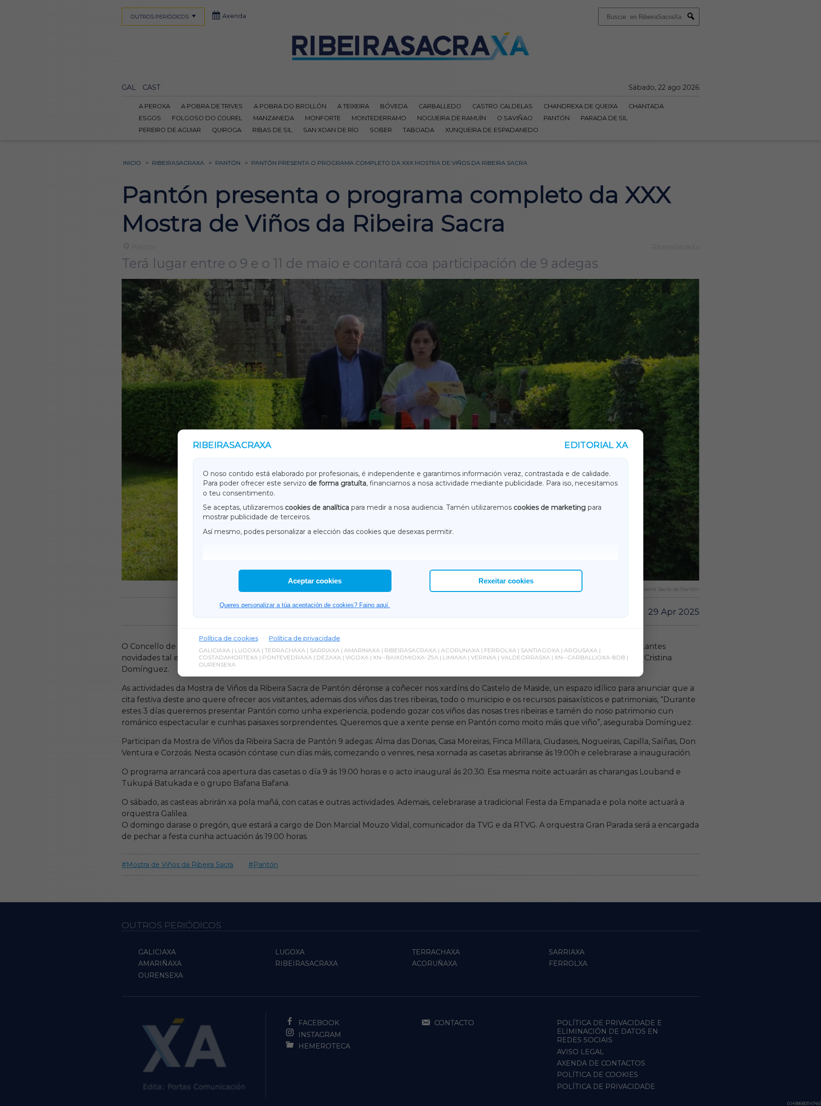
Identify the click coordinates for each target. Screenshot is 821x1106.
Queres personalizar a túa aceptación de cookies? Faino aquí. (305, 605)
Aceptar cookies (315, 581)
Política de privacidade (304, 638)
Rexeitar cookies (506, 581)
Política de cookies (228, 638)
